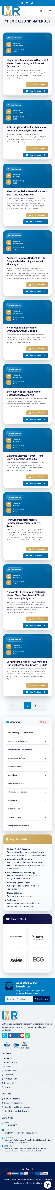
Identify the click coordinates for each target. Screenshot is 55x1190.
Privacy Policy (10, 1078)
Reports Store (10, 1062)
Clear (45, 722)
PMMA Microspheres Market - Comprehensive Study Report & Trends (24, 523)
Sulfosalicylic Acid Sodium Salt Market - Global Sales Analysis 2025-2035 (27, 129)
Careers (7, 1066)
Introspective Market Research (21, 1179)
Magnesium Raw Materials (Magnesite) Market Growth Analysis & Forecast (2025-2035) (27, 63)
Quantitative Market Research (17, 1107)
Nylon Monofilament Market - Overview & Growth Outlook (23, 329)
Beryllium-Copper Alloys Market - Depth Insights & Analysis (25, 393)
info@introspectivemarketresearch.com (21, 1133)
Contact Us (9, 1074)
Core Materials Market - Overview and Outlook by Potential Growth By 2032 (27, 663)
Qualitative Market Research (17, 1111)
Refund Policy (10, 1083)
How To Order (10, 1070)
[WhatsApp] (27, 1035)
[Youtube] (21, 1035)
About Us (8, 1058)
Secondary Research (13, 1103)
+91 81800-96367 (10, 1125)
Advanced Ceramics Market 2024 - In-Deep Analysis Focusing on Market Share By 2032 (26, 261)
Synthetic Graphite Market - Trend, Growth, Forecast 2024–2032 (25, 457)
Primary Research (12, 1098)
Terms (7, 1087)
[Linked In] (16, 1035)
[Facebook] (10, 1035)
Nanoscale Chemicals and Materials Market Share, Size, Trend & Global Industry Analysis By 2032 (26, 595)
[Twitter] (4, 1035)
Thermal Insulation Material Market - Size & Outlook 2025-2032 (27, 193)
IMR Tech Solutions (33, 1183)
